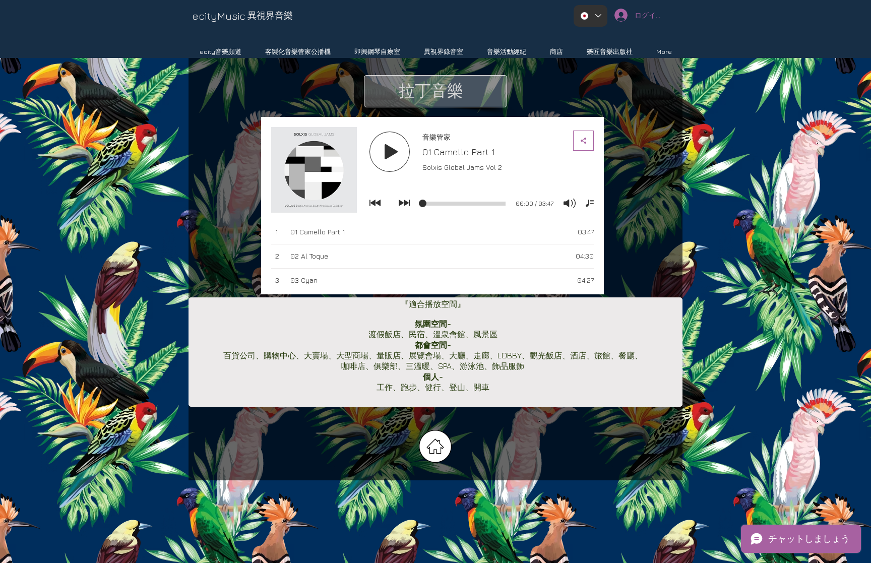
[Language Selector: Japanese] (590, 16)
